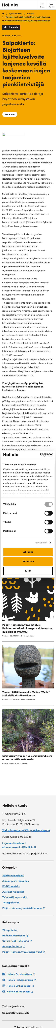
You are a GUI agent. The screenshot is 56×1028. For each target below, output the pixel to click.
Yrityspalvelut (10, 903)
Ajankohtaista (15, 14)
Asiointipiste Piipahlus (15, 881)
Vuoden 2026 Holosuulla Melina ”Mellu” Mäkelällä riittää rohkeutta (26, 694)
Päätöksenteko (11, 886)
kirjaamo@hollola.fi (14, 843)
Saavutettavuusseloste (15, 1013)
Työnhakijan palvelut (14, 897)
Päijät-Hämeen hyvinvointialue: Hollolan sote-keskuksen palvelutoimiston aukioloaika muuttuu (27, 628)
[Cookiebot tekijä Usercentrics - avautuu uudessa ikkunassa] (40, 455)
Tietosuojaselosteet (13, 1006)
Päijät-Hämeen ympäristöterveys (23, 908)
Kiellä (28, 571)
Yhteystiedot (10, 930)
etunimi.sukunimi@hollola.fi (19, 847)
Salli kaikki (28, 552)
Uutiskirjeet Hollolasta (17, 941)
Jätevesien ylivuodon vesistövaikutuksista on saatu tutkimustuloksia (27, 758)
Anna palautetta (13, 947)
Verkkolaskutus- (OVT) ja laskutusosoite (26, 831)
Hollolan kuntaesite (15, 936)
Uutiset (30, 14)
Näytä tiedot (41, 543)
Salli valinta (28, 561)
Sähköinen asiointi (13, 876)
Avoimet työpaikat (13, 892)
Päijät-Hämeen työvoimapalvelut (23, 952)
